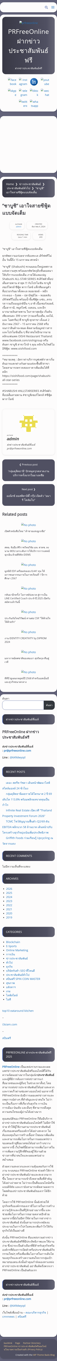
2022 (9, 905)
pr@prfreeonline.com (17, 750)
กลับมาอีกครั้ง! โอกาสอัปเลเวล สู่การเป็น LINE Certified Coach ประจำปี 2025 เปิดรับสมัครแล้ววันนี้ (27, 598)
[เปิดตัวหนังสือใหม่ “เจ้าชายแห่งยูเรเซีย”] (28, 525)
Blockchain (13, 942)
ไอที (8, 999)
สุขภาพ (10, 983)
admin (18, 226)
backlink (8, 1343)
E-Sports (11, 946)
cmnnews (8, 1316)
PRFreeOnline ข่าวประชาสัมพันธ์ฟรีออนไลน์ (25, 1346)
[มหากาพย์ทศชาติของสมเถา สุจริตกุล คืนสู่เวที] (28, 652)
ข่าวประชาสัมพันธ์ (30, 184)
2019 (9, 917)
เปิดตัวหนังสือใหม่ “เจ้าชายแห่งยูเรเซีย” (25, 531)
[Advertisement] (28, 144)
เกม (8, 991)
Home (10, 184)
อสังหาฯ (11, 987)
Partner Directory (32, 1343)
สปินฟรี (6, 1038)
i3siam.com (9, 1024)
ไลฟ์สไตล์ (12, 995)
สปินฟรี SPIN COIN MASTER (23, 979)
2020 (9, 913)
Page (17, 1343)
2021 (9, 909)
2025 (9, 893)
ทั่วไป (9, 962)
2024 (9, 897)
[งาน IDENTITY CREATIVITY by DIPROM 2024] (28, 632)
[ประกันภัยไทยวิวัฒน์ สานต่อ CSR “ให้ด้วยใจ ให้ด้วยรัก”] (28, 612)
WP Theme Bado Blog (44, 1354)
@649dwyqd (17, 757)
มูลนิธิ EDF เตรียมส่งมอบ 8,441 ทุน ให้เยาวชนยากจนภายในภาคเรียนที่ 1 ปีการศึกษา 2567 (26, 574)
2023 (9, 901)
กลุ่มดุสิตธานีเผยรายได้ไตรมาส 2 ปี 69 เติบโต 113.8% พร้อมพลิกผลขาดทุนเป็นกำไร (27, 799)
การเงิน (10, 954)
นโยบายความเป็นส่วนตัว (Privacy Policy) (23, 1349)
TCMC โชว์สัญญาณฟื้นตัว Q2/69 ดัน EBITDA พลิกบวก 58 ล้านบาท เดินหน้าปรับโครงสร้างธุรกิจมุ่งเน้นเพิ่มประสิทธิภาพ (27, 827)
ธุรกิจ (9, 966)
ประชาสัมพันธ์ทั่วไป (18, 188)
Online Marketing (17, 950)
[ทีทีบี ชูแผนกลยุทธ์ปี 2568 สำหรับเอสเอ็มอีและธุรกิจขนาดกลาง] (28, 672)
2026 (9, 889)
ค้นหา (5, 698)
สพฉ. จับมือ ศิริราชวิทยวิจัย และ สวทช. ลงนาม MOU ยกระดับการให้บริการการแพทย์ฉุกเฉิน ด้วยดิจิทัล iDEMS (27, 551)
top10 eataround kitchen (18, 1011)
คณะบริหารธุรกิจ (36, 1312)
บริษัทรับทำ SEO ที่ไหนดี (20, 970)
